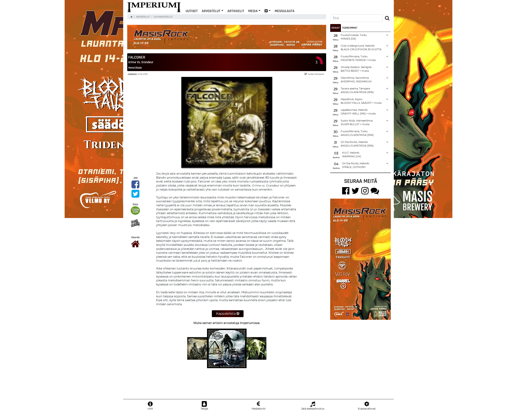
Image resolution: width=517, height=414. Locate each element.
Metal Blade (135, 68)
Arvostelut (211, 10)
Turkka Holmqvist (316, 74)
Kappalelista (226, 313)
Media (253, 10)
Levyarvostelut (163, 17)
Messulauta (284, 10)
